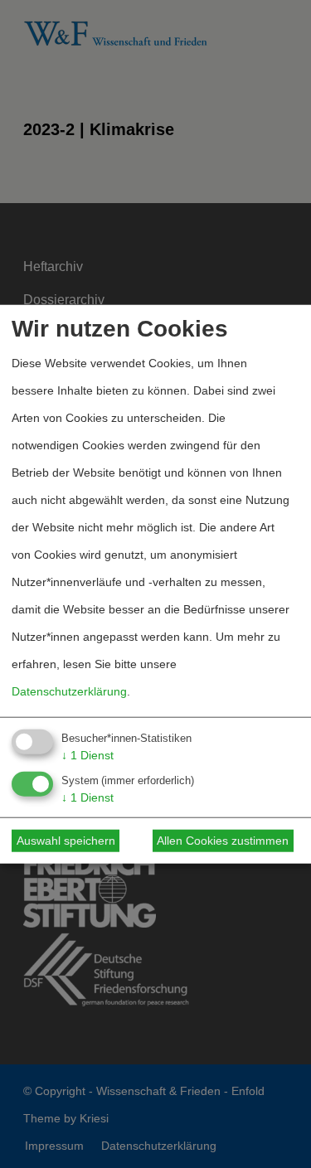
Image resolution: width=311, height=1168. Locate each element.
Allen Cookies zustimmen (223, 840)
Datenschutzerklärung (69, 691)
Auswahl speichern (66, 840)
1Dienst (87, 755)
